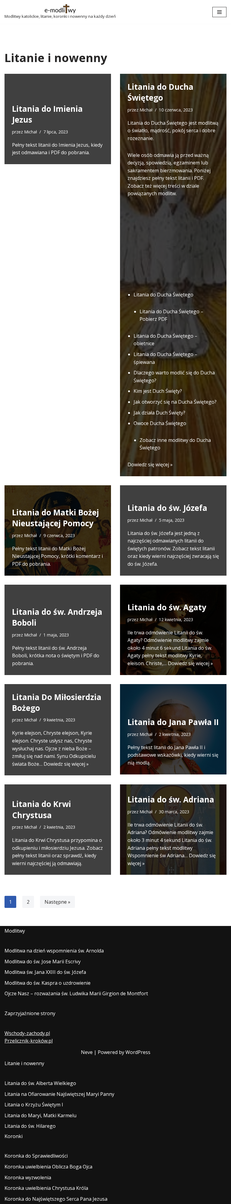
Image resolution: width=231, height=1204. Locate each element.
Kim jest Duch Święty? (158, 391)
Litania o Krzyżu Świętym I (34, 1104)
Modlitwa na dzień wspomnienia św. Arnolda (54, 950)
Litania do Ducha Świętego (160, 92)
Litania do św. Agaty (167, 607)
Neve (87, 1052)
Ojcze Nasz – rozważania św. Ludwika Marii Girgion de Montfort (76, 993)
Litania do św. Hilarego (30, 1126)
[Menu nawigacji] (219, 12)
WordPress (137, 1052)
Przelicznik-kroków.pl (29, 1040)
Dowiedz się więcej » (150, 464)
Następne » (57, 902)
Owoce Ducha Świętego (160, 423)
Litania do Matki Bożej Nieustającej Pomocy (55, 518)
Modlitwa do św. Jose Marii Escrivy (43, 961)
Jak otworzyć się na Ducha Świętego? (175, 402)
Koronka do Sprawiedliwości (36, 1155)
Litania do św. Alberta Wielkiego (40, 1083)
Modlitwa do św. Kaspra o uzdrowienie (48, 983)
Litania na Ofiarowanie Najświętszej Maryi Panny (59, 1094)
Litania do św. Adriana (171, 799)
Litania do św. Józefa (167, 507)
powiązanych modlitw (152, 193)
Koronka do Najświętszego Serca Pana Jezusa (56, 1199)
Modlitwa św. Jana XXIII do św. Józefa (45, 972)
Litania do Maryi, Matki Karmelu (40, 1115)
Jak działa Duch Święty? (159, 412)
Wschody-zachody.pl (27, 1033)
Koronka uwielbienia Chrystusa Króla (46, 1188)
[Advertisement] (173, 244)
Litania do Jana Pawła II (173, 722)
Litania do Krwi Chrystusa (41, 809)
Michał (30, 132)
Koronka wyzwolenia (28, 1177)
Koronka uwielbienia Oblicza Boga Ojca (48, 1166)
